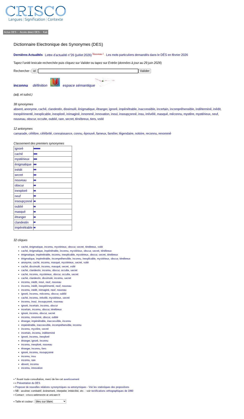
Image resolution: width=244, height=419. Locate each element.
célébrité (46, 133)
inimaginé (73, 114)
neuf (215, 114)
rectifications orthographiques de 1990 (112, 390)
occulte (42, 119)
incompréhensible (182, 109)
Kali (45, 32)
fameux (101, 133)
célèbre (34, 133)
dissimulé (69, 109)
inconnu (21, 85)
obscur (31, 119)
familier (112, 133)
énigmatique (86, 109)
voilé (100, 119)
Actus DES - (11, 32)
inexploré (58, 114)
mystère (189, 114)
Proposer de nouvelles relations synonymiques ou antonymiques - (52, 387)
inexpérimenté (23, 114)
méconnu (175, 114)
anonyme (30, 109)
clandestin (55, 109)
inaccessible (146, 109)
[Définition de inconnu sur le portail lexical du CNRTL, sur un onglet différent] (55, 85)
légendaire (126, 133)
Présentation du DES (28, 383)
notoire (139, 133)
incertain (162, 109)
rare (61, 119)
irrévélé (150, 114)
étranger (101, 109)
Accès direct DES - (30, 32)
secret (69, 119)
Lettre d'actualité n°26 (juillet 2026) (74, 55)
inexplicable (42, 114)
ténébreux (82, 119)
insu (141, 114)
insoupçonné (128, 114)
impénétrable (128, 109)
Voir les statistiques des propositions (109, 387)
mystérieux (203, 114)
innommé (87, 114)
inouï (114, 114)
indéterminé (204, 109)
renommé (164, 133)
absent (18, 109)
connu (78, 133)
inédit (217, 109)
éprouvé (89, 133)
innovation (102, 114)
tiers (93, 119)
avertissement (71, 379)
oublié (53, 119)
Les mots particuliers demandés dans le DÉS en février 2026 (147, 55)
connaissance (62, 133)
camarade (20, 133)
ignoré (113, 109)
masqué (162, 114)
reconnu (151, 133)
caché (42, 109)
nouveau (19, 119)
